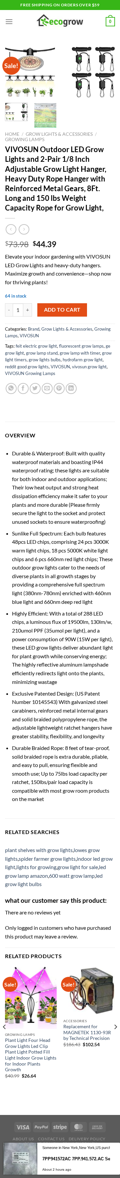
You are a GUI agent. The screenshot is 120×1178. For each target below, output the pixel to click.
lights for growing (36, 867)
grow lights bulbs (45, 359)
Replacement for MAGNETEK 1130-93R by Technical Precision (87, 1032)
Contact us (51, 1138)
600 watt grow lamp (72, 875)
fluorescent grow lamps (81, 346)
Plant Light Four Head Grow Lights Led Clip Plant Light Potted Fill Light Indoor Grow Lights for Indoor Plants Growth (30, 1055)
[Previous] (4, 1040)
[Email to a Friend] (47, 388)
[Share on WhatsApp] (11, 388)
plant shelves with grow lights (39, 850)
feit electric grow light (36, 346)
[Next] (104, 73)
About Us (23, 1138)
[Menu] (9, 21)
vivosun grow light (89, 366)
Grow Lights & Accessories (59, 134)
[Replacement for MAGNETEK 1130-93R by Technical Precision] (89, 991)
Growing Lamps (24, 139)
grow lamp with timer (80, 353)
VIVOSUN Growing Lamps (30, 373)
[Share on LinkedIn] (71, 388)
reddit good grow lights (27, 366)
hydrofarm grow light (83, 359)
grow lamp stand (42, 353)
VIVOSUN (29, 335)
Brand (33, 329)
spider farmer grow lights (47, 858)
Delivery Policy (87, 1138)
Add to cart (62, 310)
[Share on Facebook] (23, 388)
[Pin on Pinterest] (59, 388)
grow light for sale (77, 867)
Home (12, 134)
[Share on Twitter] (35, 388)
